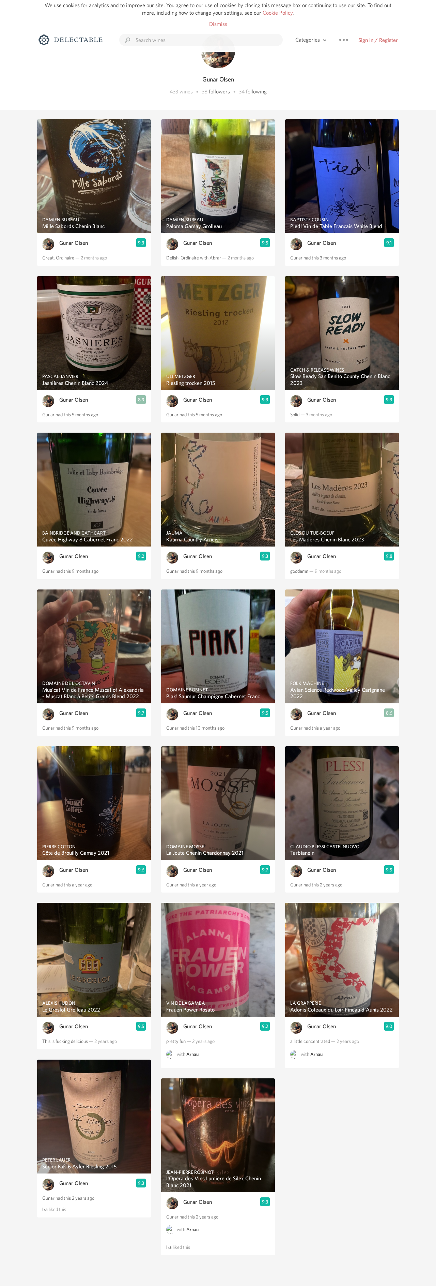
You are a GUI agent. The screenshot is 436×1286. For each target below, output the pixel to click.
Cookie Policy (278, 13)
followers (219, 91)
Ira (45, 1209)
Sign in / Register (378, 40)
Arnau (192, 1054)
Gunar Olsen (73, 243)
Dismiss (218, 24)
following (256, 91)
